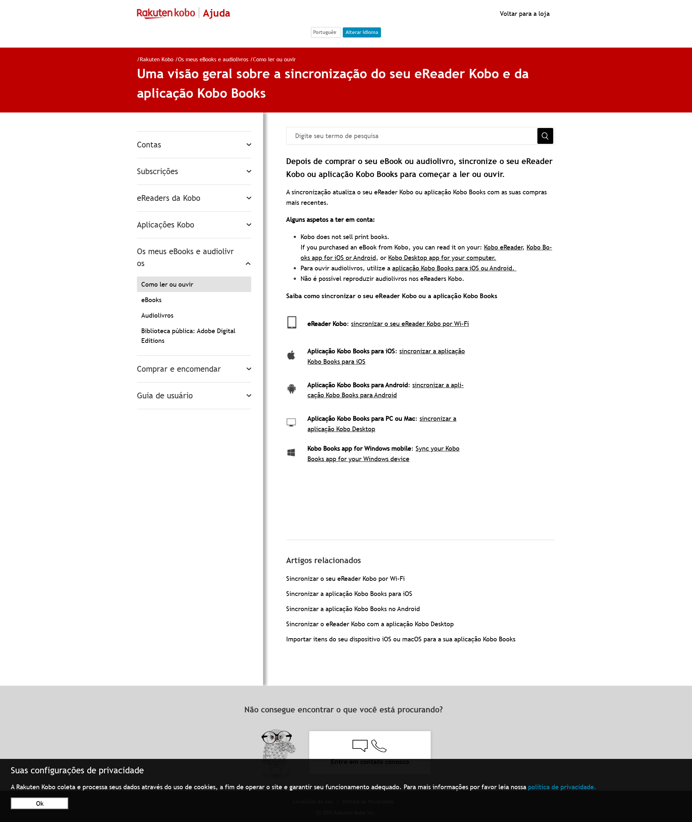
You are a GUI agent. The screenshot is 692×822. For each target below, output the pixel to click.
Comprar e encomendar (179, 369)
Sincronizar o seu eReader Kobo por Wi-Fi (345, 578)
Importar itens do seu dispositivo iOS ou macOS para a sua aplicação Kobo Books (400, 639)
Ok (40, 803)
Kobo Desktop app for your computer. (442, 257)
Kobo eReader (503, 247)
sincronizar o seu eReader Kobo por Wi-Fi (410, 323)
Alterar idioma (362, 32)
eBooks (151, 300)
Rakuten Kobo (156, 59)
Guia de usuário (165, 396)
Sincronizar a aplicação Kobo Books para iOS (349, 593)
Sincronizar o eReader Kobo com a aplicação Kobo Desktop (370, 624)
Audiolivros (157, 315)
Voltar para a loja (524, 13)
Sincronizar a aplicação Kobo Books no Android (353, 609)
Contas (149, 145)
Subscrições (157, 171)
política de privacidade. (562, 787)
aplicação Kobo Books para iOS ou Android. (454, 268)
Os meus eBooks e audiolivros (213, 59)
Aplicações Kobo (165, 225)
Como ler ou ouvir (274, 59)
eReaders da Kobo (168, 198)
